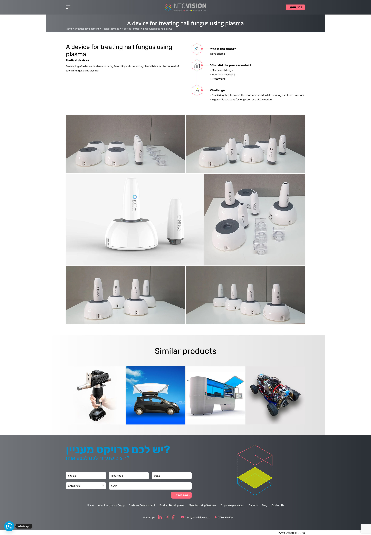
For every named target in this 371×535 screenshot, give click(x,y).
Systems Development (142, 505)
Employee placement (232, 505)
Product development (87, 28)
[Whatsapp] (9, 526)
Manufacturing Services (202, 505)
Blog (264, 505)
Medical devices (110, 28)
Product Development (172, 505)
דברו (295, 7)
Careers (253, 505)
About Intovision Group (111, 505)
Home (69, 28)
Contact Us (277, 505)
